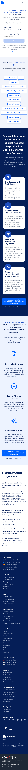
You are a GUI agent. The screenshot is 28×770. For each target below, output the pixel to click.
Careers (13, 767)
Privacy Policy (6, 764)
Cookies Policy (15, 764)
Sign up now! (14, 51)
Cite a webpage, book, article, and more (14, 34)
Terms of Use (6, 767)
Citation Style (7, 27)
